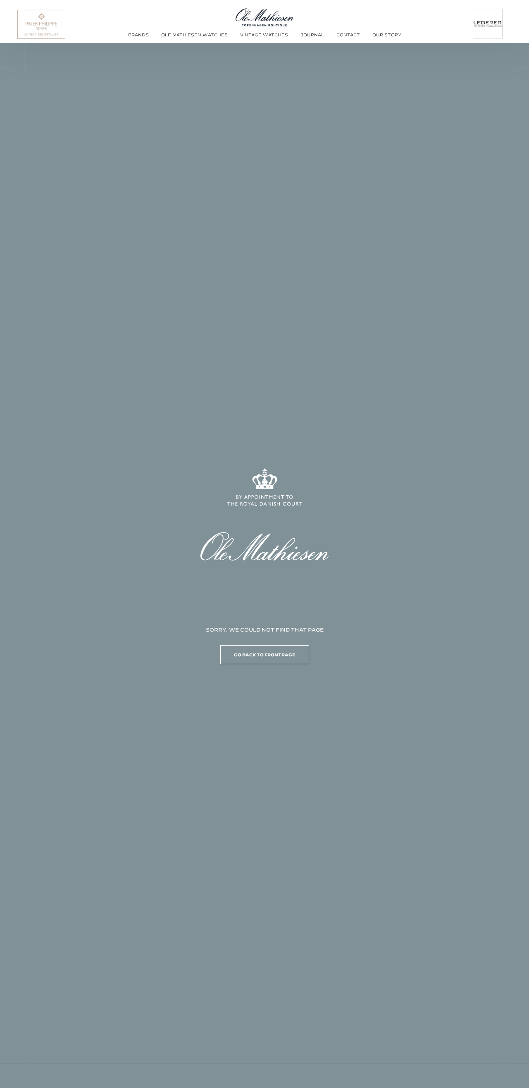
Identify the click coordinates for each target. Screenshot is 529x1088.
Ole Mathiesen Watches (194, 34)
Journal (312, 34)
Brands (138, 34)
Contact (348, 34)
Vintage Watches (264, 34)
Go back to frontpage (264, 654)
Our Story (386, 34)
